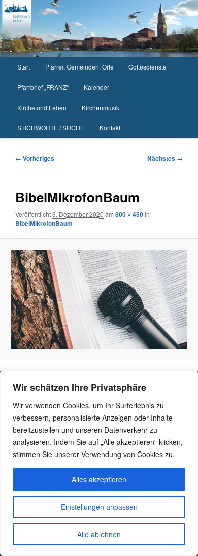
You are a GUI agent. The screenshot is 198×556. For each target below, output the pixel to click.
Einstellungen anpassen (99, 507)
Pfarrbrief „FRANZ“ (43, 87)
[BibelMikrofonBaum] (99, 299)
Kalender (96, 87)
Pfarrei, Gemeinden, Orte (79, 66)
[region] (99, 463)
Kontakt (110, 127)
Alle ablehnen (99, 534)
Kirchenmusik (100, 107)
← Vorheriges (34, 158)
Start (23, 66)
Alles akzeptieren (99, 479)
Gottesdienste (147, 66)
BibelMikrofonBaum (44, 223)
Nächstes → (165, 158)
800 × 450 (129, 214)
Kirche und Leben (42, 107)
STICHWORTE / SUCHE (50, 127)
